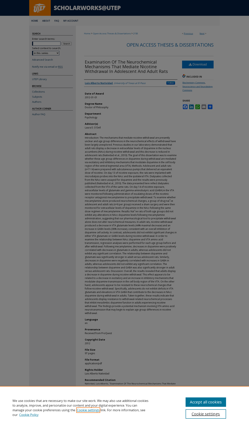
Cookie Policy (29, 415)
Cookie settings (88, 410)
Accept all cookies (206, 402)
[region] (124, 407)
